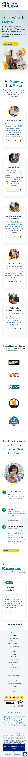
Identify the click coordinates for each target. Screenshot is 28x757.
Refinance (8, 130)
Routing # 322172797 (14, 712)
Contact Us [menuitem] (14, 641)
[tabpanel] (14, 599)
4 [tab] (14, 624)
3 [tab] (11, 624)
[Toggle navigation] (24, 5)
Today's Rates (12, 190)
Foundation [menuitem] (14, 657)
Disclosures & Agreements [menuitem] (14, 683)
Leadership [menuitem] (14, 654)
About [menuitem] (14, 651)
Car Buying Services (15, 181)
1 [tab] (6, 624)
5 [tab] (16, 624)
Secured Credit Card (13, 322)
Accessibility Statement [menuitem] (14, 689)
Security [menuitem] (14, 691)
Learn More (8, 44)
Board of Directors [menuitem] (14, 662)
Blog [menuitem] (14, 673)
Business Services (14, 237)
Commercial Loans (14, 226)
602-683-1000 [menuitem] (14, 635)
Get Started (12, 141)
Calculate (8, 612)
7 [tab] (21, 624)
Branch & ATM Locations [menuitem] (14, 643)
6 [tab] (19, 624)
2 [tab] (9, 624)
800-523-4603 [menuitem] (14, 638)
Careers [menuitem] (14, 665)
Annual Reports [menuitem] (14, 659)
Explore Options (13, 281)
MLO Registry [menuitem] (14, 686)
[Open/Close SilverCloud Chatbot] (25, 754)
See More (7, 550)
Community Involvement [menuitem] (14, 667)
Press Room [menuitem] (14, 670)
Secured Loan (13, 324)
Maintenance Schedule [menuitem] (14, 675)
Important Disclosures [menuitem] (14, 681)
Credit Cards (18, 224)
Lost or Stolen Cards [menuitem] (14, 646)
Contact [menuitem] (14, 633)
